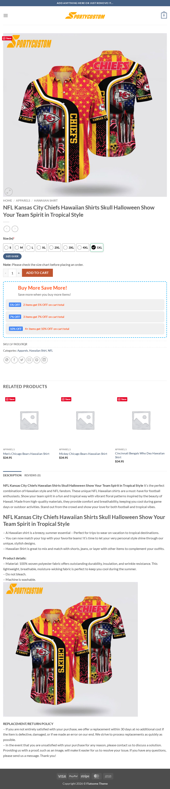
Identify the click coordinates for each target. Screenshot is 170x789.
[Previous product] (15, 229)
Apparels (23, 200)
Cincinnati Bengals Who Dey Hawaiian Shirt (140, 455)
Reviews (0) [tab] (32, 475)
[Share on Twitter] (21, 360)
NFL (50, 350)
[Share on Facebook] (14, 360)
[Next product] (7, 229)
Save (8, 38)
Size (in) (9, 238)
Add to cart (37, 273)
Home (7, 200)
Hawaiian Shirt (46, 200)
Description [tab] (12, 475)
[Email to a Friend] (29, 360)
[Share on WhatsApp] (7, 360)
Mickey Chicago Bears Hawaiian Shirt (83, 453)
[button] (5, 15)
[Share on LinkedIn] (44, 360)
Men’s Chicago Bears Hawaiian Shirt (26, 453)
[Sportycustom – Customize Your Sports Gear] (85, 15)
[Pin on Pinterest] (36, 360)
